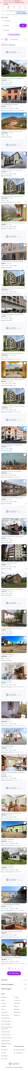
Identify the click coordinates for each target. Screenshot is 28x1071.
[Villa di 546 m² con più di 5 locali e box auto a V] (14, 125)
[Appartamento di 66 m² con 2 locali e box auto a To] (14, 216)
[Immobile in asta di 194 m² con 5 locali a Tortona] (14, 530)
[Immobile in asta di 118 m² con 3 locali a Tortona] (14, 491)
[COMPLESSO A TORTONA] (14, 648)
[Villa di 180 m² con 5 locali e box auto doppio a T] (14, 72)
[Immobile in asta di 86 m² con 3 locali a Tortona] (14, 164)
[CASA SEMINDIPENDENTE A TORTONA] (14, 898)
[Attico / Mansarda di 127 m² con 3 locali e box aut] (14, 347)
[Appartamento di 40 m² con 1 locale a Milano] (14, 439)
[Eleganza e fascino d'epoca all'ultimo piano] (14, 807)
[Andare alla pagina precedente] (5, 968)
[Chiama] (26, 84)
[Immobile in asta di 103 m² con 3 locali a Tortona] (14, 255)
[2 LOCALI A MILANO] (14, 713)
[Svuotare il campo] (24, 21)
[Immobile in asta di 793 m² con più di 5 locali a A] (14, 583)
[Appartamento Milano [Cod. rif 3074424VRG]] (14, 925)
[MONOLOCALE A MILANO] (14, 740)
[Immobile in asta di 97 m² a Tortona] (14, 557)
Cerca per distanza (14, 34)
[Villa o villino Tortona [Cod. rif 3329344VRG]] (14, 951)
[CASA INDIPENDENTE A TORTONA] (14, 98)
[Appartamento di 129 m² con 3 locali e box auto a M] (14, 282)
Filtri (23, 25)
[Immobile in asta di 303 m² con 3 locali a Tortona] (14, 622)
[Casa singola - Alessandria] (14, 833)
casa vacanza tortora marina (12, 10)
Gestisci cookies (5, 1015)
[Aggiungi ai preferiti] (25, 61)
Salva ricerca (6, 39)
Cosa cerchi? (4, 17)
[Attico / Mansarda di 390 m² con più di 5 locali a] (14, 190)
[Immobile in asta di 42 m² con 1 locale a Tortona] (14, 308)
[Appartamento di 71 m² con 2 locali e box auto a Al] (14, 373)
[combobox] (14, 21)
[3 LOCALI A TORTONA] (14, 675)
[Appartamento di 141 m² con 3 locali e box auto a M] (14, 400)
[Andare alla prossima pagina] (22, 968)
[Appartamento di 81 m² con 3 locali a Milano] (14, 465)
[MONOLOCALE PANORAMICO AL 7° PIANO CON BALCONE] (14, 767)
